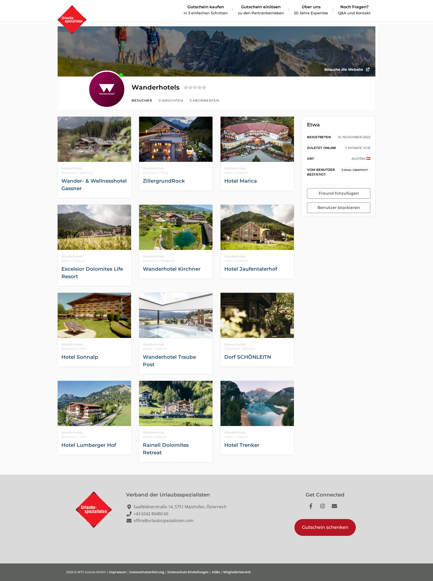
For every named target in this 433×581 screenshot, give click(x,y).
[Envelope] (337, 508)
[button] (325, 527)
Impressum (117, 572)
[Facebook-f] (313, 508)
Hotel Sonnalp (79, 357)
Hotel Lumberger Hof (88, 445)
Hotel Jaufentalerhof (250, 269)
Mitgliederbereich (237, 572)
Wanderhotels (72, 168)
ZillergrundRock (164, 181)
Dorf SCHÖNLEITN (247, 357)
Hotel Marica (240, 181)
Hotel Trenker (241, 445)
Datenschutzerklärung (147, 572)
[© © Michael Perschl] (94, 139)
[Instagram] (325, 508)
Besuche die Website (344, 69)
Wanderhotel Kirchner (171, 269)
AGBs (216, 572)
